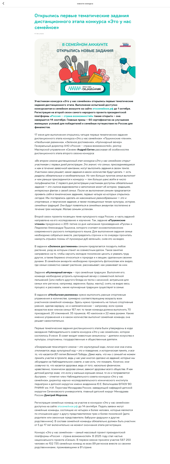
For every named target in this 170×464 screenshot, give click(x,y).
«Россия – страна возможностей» (71, 116)
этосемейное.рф (102, 108)
